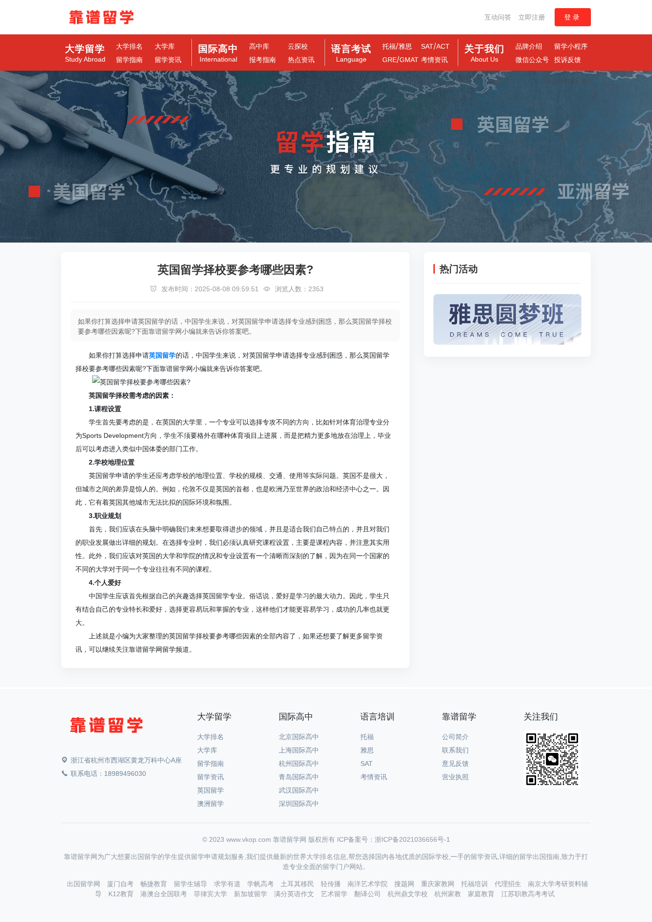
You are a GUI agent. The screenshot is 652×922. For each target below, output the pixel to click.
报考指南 (262, 60)
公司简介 (455, 737)
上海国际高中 (299, 750)
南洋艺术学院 (368, 884)
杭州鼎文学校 (409, 894)
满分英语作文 (295, 894)
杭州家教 (448, 894)
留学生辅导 (191, 884)
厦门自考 (121, 884)
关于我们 (484, 53)
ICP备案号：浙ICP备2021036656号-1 (393, 839)
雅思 (405, 46)
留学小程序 (571, 46)
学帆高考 (261, 884)
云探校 (298, 46)
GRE (389, 60)
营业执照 (455, 777)
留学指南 (129, 60)
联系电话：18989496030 (108, 773)
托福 (389, 46)
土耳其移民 (298, 884)
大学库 (165, 46)
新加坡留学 (251, 894)
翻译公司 (368, 894)
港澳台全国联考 (164, 894)
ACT (443, 46)
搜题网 (405, 884)
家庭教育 (482, 894)
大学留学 (85, 53)
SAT (427, 46)
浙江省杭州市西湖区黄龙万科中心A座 (126, 760)
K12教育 (122, 894)
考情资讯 (434, 60)
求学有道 (228, 884)
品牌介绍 (528, 46)
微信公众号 (532, 60)
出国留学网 (84, 884)
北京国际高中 (299, 737)
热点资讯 (301, 60)
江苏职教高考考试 (528, 894)
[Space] (106, 727)
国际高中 (218, 53)
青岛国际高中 (299, 777)
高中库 (259, 46)
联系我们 (455, 750)
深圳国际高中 (299, 803)
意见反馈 (455, 763)
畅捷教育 (154, 884)
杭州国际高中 (299, 763)
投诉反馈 (567, 60)
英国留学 (210, 790)
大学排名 (129, 46)
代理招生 (508, 884)
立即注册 (531, 17)
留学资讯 (168, 60)
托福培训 (475, 884)
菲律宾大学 (211, 894)
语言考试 (351, 53)
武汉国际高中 (299, 790)
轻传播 (332, 884)
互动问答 (497, 17)
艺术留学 (335, 894)
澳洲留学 (210, 803)
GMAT (409, 60)
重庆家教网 (438, 884)
